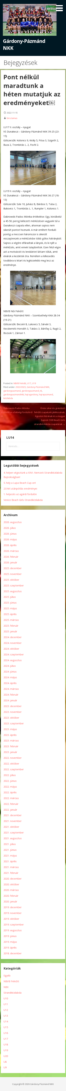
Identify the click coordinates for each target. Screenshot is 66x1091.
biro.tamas (12, 118)
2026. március (11, 551)
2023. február (11, 746)
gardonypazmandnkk (13, 394)
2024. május (10, 677)
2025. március (11, 619)
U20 (6, 1056)
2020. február (11, 895)
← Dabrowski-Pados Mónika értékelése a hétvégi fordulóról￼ (16, 412)
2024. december (12, 637)
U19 (34, 383)
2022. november (12, 757)
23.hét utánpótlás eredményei (20, 488)
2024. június (10, 671)
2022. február (11, 803)
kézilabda (8, 398)
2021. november (12, 821)
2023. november (12, 711)
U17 (29, 383)
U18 (6, 1044)
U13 (6, 1015)
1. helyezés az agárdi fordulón (20, 494)
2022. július (10, 775)
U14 (6, 1021)
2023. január (10, 752)
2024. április (10, 683)
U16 (6, 1033)
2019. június (10, 936)
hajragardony (31, 394)
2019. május (10, 941)
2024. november (12, 643)
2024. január (10, 700)
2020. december (12, 878)
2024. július (10, 665)
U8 (5, 1061)
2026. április (10, 545)
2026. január (10, 562)
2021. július (10, 844)
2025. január (10, 631)
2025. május (10, 608)
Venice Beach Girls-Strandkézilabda (23, 500)
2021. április (10, 861)
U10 (6, 998)
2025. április (10, 614)
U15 (6, 1027)
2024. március (11, 688)
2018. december (12, 953)
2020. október (11, 884)
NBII (6, 987)
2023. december (12, 706)
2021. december (12, 815)
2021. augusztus (13, 838)
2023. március (11, 740)
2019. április (10, 947)
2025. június (10, 602)
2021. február (11, 872)
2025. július (10, 596)
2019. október (11, 918)
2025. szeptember (14, 585)
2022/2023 (21, 387)
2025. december (12, 568)
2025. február (11, 625)
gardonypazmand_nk (32, 390)
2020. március (11, 890)
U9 (5, 1067)
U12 (6, 1010)
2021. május (10, 855)
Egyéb (7, 975)
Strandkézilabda (12, 992)
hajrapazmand (46, 394)
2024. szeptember (14, 654)
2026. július (10, 527)
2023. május (10, 729)
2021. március (11, 867)
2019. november (12, 913)
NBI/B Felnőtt (20, 383)
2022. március (11, 798)
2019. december (12, 907)
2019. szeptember (14, 924)
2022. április (10, 792)
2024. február (11, 694)
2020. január (10, 901)
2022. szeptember (14, 769)
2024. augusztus (13, 660)
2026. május (10, 539)
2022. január (10, 809)
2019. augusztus (13, 930)
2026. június (10, 533)
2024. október (11, 648)
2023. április (10, 735)
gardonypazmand (12, 390)
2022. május (10, 786)
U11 (6, 1004)
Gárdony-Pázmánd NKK (38, 387)
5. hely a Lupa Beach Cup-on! (20, 482)
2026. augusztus (13, 522)
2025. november (12, 574)
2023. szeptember (14, 723)
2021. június (10, 849)
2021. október (11, 826)
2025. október (11, 579)
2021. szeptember (14, 832)
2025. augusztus (13, 591)
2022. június (10, 780)
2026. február (11, 556)
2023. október (11, 717)
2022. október (11, 763)
